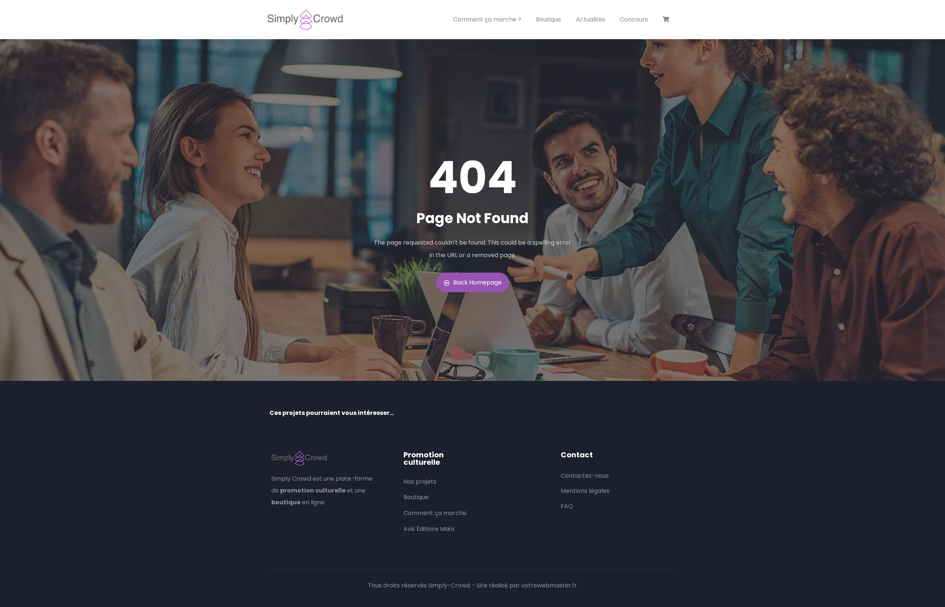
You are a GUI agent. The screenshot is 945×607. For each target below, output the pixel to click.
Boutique (548, 19)
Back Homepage (477, 282)
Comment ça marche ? (487, 19)
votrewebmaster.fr (549, 585)
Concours (634, 19)
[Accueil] (305, 20)
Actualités (590, 19)
